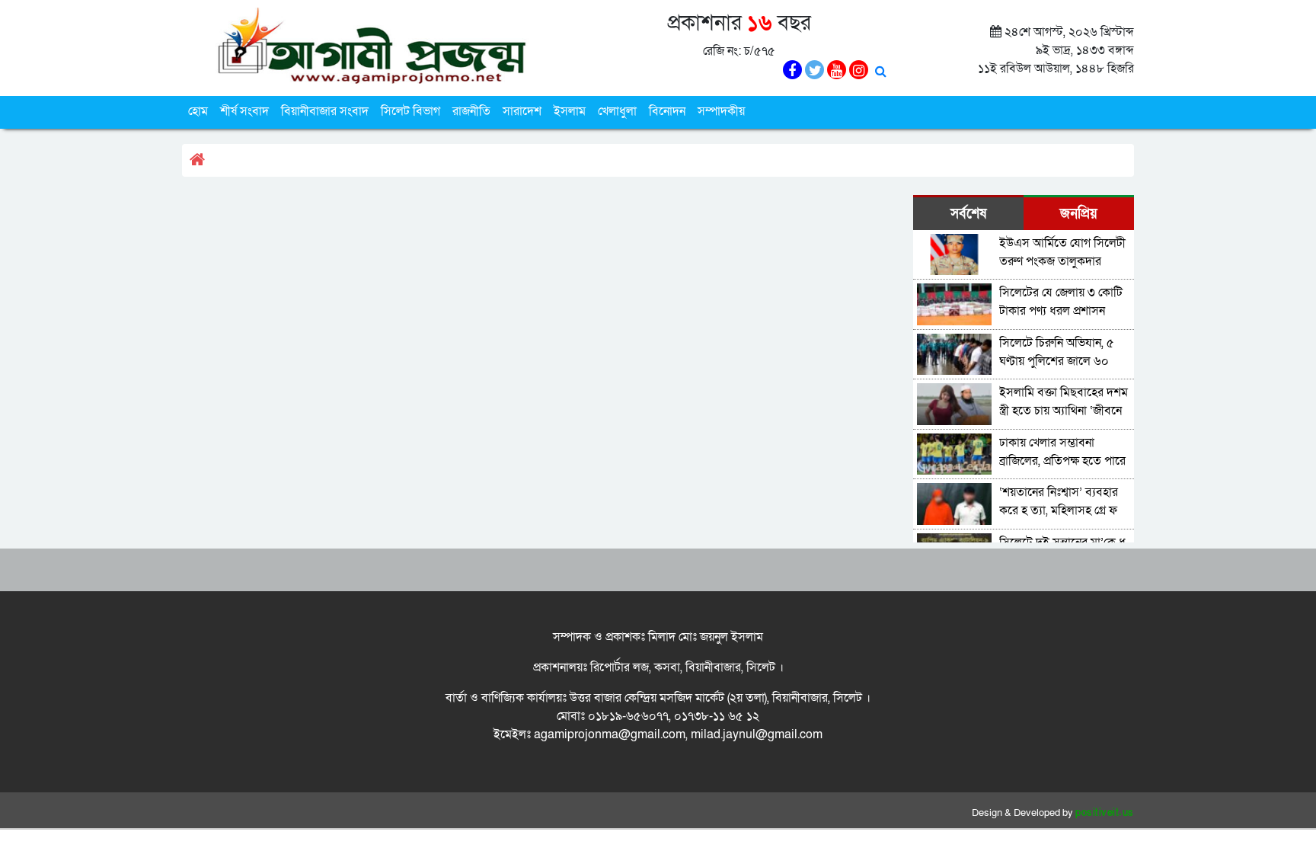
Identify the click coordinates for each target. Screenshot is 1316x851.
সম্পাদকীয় (721, 111)
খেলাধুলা (617, 111)
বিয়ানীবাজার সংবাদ (325, 111)
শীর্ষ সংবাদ (244, 111)
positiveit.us (1104, 813)
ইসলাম (570, 111)
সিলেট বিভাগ (410, 111)
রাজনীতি (471, 111)
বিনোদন (667, 111)
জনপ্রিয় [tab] (1078, 213)
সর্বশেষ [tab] (968, 213)
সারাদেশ (522, 111)
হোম (198, 111)
